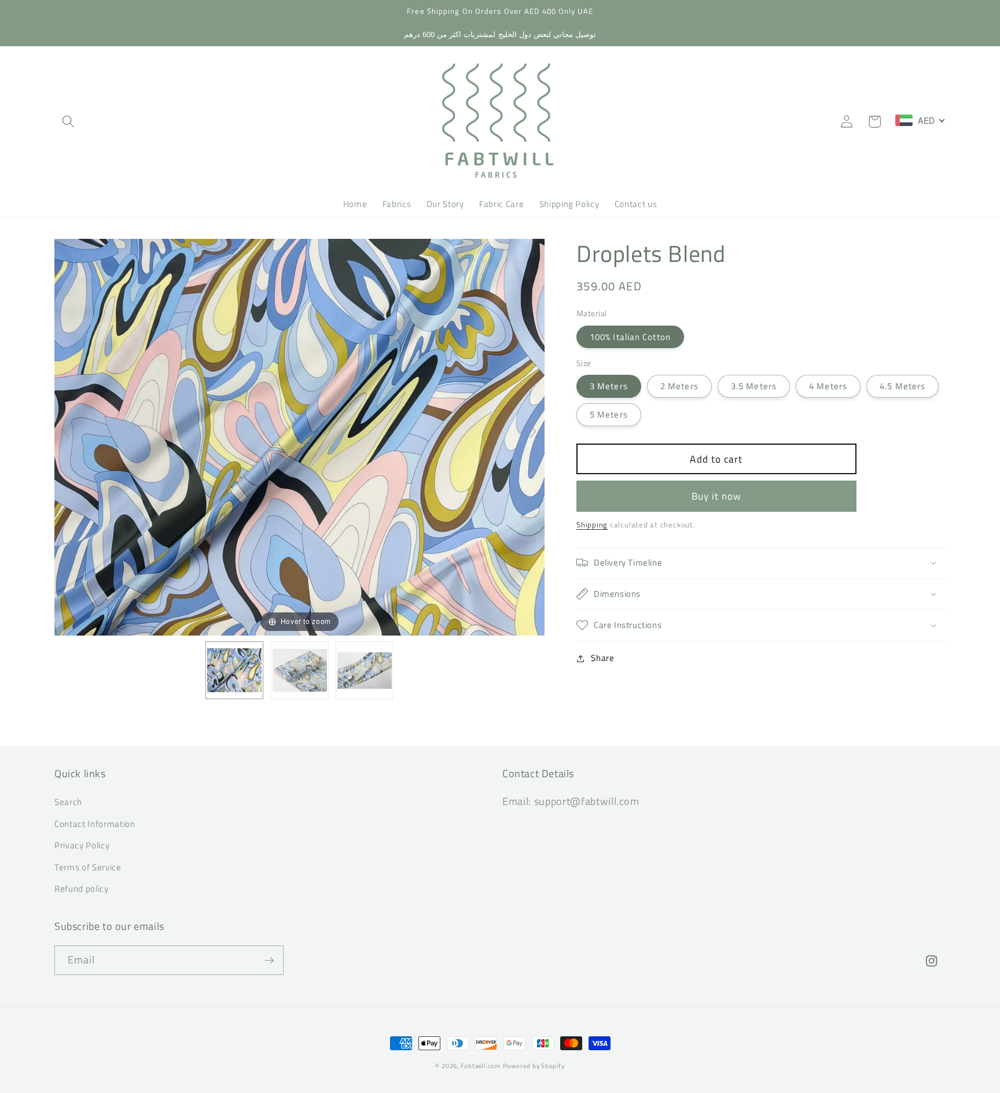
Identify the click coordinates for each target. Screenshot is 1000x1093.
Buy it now (717, 496)
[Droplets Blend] (234, 670)
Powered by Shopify (534, 1065)
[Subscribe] (269, 961)
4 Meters (828, 386)
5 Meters (609, 414)
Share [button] (602, 657)
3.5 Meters (754, 386)
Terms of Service (88, 867)
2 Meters (679, 386)
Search (68, 801)
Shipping (592, 524)
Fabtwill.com (481, 1065)
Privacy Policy (81, 845)
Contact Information (94, 823)
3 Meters (609, 386)
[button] (68, 121)
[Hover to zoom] (299, 436)
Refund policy (81, 888)
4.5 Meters (902, 386)
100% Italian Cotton (630, 337)
